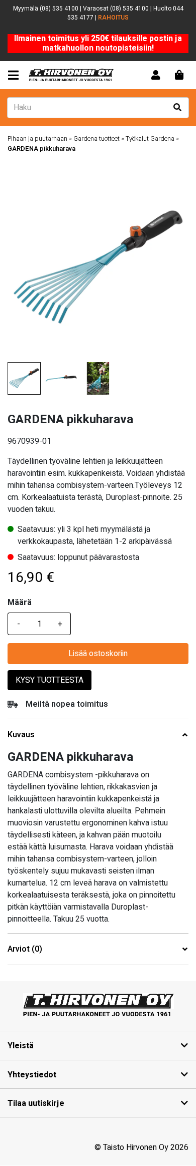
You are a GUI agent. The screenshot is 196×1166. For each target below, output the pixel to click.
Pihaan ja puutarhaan (37, 138)
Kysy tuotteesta (49, 680)
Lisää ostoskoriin (98, 654)
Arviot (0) (25, 949)
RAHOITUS (113, 17)
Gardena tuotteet (96, 138)
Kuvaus (21, 735)
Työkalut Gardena (150, 138)
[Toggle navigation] (15, 75)
